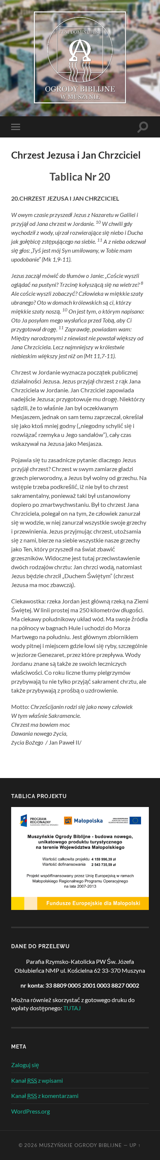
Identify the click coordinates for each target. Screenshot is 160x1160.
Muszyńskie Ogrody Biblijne (80, 1145)
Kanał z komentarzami (45, 1095)
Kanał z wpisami (37, 1080)
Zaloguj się (25, 1064)
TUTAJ (72, 1007)
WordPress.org (30, 1111)
